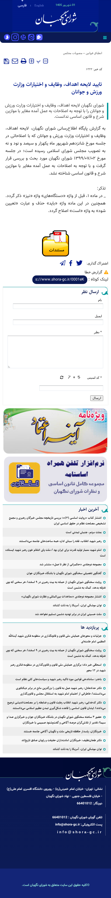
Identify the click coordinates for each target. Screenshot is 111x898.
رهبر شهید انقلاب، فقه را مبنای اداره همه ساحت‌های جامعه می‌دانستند (60, 541)
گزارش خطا (93, 272)
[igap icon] (39, 38)
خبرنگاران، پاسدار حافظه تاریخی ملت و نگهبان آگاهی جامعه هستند (63, 731)
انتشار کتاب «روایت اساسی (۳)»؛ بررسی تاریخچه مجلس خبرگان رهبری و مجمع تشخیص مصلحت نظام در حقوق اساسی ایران (57, 521)
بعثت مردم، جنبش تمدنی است (84, 532)
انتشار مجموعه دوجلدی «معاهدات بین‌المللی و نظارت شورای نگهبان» (61, 596)
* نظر (98, 332)
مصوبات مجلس (72, 53)
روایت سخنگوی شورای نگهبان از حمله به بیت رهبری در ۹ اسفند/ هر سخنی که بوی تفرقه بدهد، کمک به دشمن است (56, 585)
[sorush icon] (7, 38)
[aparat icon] (23, 38)
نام (100, 300)
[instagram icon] (15, 38)
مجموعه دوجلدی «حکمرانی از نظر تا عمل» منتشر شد (71, 564)
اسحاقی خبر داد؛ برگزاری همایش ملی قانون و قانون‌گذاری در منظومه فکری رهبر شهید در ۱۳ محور (58, 667)
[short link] (59, 279)
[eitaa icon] (31, 38)
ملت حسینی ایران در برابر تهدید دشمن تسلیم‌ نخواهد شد (68, 614)
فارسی (22, 5)
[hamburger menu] (105, 37)
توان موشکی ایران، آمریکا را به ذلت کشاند (77, 605)
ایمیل (98, 316)
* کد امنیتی (94, 378)
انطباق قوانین (94, 53)
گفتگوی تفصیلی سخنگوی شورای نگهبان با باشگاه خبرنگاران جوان (64, 573)
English (39, 5)
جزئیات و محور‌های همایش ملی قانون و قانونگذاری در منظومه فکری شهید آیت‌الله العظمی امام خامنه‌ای (57, 639)
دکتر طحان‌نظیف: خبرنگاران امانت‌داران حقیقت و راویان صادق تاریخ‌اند (62, 740)
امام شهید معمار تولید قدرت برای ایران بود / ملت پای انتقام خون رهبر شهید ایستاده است (55, 553)
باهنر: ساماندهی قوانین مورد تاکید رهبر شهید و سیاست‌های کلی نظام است (58, 679)
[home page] (80, 15)
